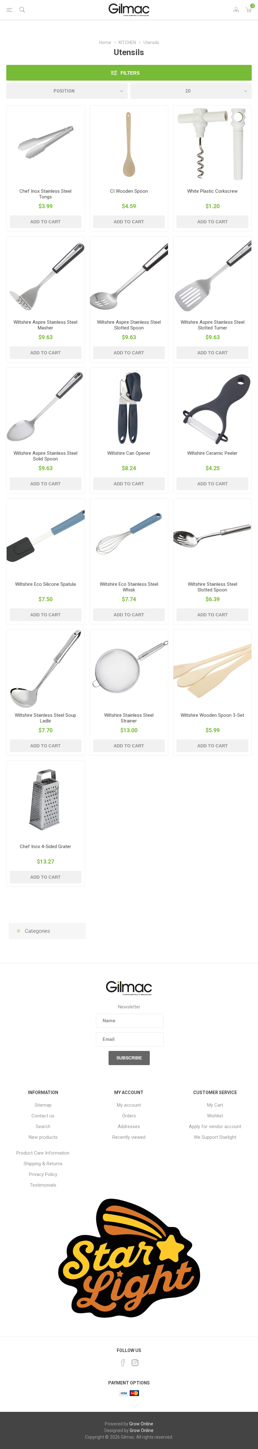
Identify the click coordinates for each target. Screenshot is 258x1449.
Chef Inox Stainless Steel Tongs (45, 194)
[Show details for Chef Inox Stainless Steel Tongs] (46, 145)
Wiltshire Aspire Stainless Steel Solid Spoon (45, 456)
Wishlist (215, 1116)
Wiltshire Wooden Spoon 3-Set (212, 715)
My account (129, 1105)
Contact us (42, 1116)
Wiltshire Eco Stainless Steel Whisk (129, 587)
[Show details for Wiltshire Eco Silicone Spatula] (46, 538)
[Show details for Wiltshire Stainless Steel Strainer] (129, 669)
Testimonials (43, 1185)
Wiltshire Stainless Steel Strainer (129, 718)
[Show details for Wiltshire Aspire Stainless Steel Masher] (46, 276)
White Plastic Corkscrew (212, 191)
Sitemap (43, 1105)
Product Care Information (43, 1153)
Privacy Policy (43, 1174)
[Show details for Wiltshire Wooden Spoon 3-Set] (212, 669)
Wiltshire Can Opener (128, 453)
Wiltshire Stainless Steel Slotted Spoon (212, 587)
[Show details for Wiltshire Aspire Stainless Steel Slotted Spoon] (129, 276)
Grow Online (141, 1423)
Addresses (129, 1126)
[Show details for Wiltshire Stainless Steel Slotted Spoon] (212, 538)
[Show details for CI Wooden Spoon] (129, 145)
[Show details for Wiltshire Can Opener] (129, 407)
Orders (129, 1116)
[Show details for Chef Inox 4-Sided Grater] (46, 800)
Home (105, 42)
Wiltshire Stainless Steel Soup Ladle (45, 718)
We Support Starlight (215, 1137)
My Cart (215, 1105)
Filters (130, 73)
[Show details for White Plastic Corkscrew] (212, 145)
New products (43, 1137)
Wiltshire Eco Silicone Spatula (45, 584)
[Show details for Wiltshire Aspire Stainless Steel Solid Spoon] (46, 407)
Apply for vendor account (215, 1126)
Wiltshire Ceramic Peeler (212, 453)
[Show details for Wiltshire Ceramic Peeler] (212, 407)
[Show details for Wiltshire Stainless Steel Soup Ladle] (46, 669)
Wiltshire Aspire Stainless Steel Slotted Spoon (129, 325)
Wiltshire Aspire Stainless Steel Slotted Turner (212, 325)
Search (43, 1126)
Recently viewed (128, 1137)
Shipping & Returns (43, 1164)
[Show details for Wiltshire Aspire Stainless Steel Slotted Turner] (212, 276)
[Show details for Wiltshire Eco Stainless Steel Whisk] (129, 538)
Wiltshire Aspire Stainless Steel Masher (45, 325)
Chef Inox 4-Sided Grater (45, 846)
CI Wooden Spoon (129, 191)
